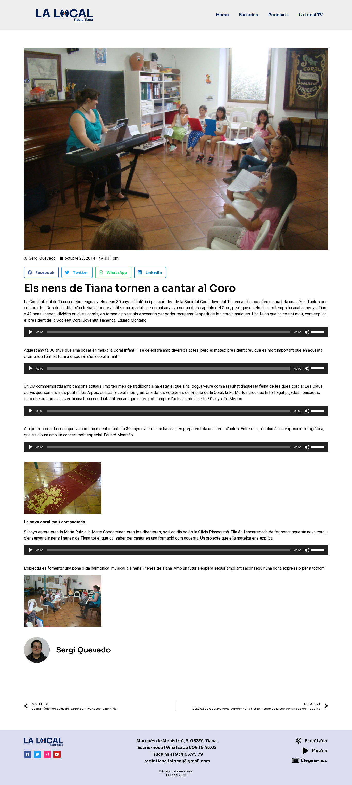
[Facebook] (27, 754)
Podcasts (278, 14)
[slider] (318, 331)
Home (222, 14)
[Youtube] (57, 754)
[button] (41, 272)
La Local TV (311, 14)
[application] (176, 332)
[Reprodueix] (30, 332)
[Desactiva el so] (306, 332)
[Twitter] (37, 754)
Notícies (248, 14)
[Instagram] (47, 754)
